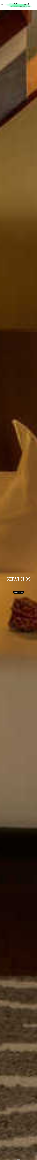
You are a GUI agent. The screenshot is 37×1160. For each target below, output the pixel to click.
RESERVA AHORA (18, 592)
